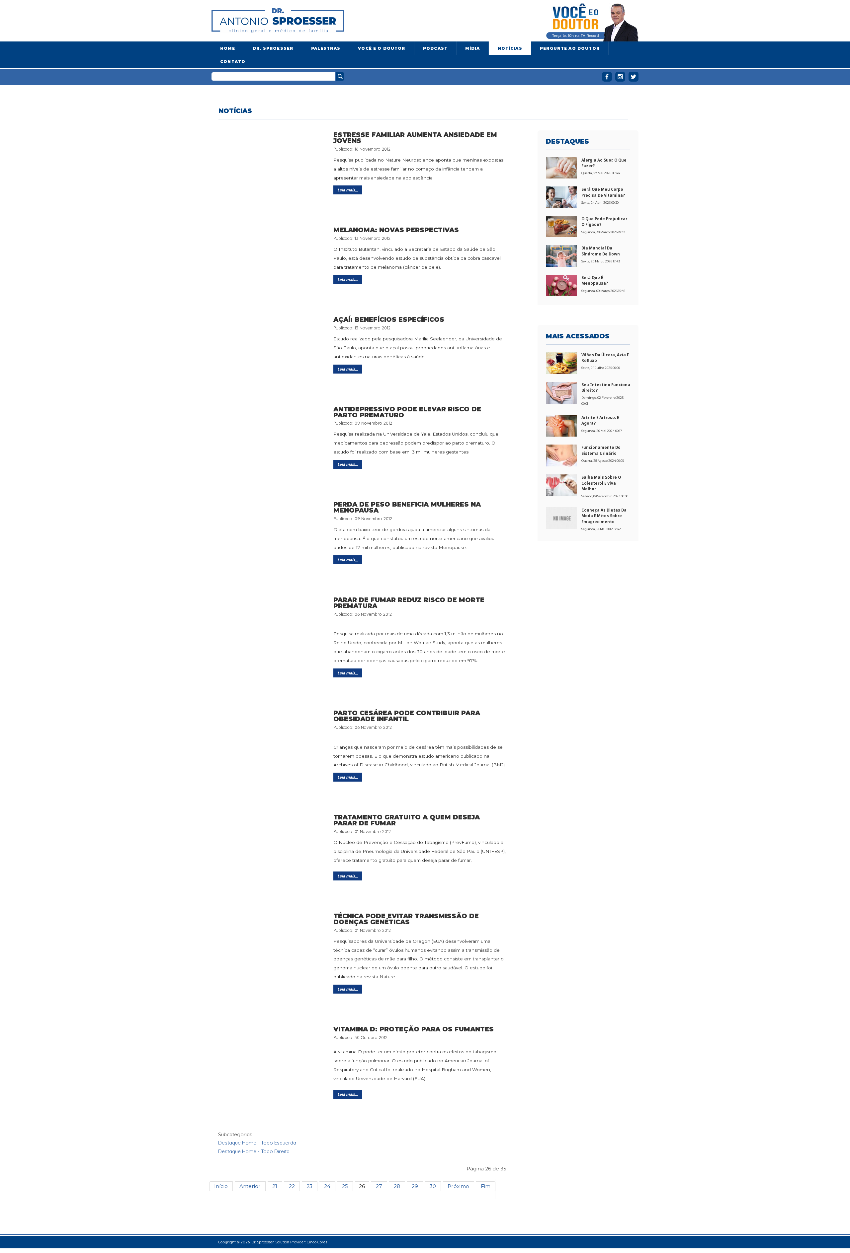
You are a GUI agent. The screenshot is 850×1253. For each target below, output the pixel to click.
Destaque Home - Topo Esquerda (257, 1143)
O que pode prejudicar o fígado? (604, 221)
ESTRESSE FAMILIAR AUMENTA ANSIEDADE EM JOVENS (415, 138)
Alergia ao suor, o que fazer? (604, 163)
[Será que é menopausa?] (561, 285)
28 (397, 1186)
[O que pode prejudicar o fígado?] (561, 226)
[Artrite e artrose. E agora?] (561, 425)
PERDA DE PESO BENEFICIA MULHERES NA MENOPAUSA (407, 507)
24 (327, 1186)
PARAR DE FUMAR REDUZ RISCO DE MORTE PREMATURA (408, 603)
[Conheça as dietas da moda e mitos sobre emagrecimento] (561, 517)
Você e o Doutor (381, 48)
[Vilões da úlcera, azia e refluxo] (561, 362)
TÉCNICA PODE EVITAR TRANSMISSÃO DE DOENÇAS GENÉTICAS (406, 919)
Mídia (472, 48)
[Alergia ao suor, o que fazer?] (561, 167)
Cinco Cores (317, 1241)
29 (415, 1186)
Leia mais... (347, 189)
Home (227, 48)
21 (274, 1186)
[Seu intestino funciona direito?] (561, 392)
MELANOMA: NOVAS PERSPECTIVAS (396, 230)
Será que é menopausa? (594, 280)
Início (221, 1186)
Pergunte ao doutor (570, 48)
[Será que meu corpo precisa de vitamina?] (561, 196)
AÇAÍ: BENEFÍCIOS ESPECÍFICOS (388, 319)
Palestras (325, 48)
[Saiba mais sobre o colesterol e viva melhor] (561, 485)
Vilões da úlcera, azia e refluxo (605, 357)
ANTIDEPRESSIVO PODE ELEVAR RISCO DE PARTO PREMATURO (407, 412)
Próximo (458, 1186)
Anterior (250, 1186)
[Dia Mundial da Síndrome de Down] (561, 255)
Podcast (435, 48)
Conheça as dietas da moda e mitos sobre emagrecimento (604, 516)
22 (292, 1186)
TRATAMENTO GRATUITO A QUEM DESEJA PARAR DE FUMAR (406, 820)
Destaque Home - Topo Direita (254, 1151)
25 (345, 1186)
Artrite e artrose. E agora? (600, 420)
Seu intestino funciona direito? (605, 387)
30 (433, 1186)
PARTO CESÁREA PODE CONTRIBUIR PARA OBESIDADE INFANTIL (406, 716)
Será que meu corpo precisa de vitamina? (603, 192)
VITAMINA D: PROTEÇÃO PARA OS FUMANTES (413, 1029)
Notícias (510, 48)
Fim (485, 1186)
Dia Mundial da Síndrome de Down (600, 250)
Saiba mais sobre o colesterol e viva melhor (601, 483)
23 (309, 1186)
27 (379, 1186)
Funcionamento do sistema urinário (601, 450)
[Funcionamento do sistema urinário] (561, 454)
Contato (232, 61)
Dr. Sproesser (273, 48)
